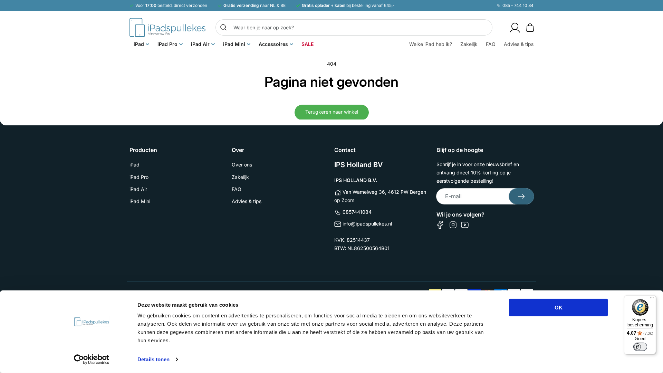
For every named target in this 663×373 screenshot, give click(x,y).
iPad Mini (139, 201)
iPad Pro (138, 177)
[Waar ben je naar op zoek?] (223, 27)
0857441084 (357, 212)
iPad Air (138, 189)
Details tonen (153, 359)
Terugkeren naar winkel (331, 112)
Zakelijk (240, 177)
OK (559, 307)
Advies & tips (246, 201)
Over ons (242, 165)
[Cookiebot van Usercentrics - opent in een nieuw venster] (91, 359)
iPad (134, 165)
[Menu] (652, 299)
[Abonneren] (521, 196)
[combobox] (354, 27)
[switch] (640, 347)
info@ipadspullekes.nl (367, 224)
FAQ (236, 189)
